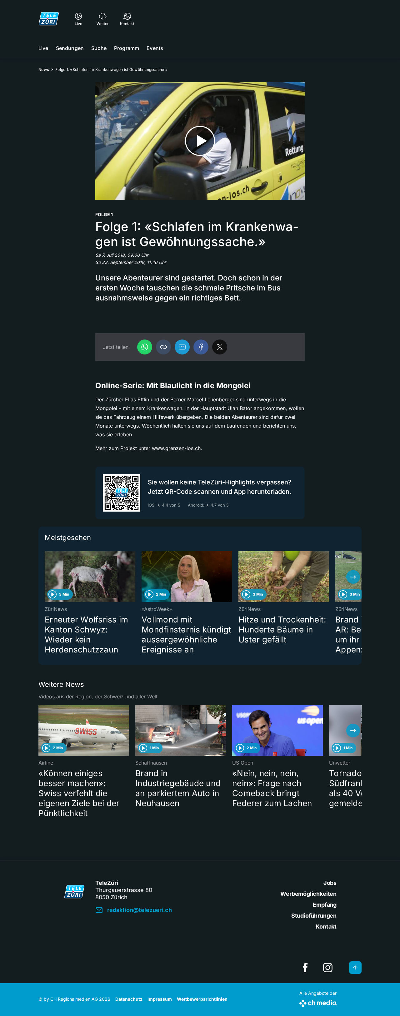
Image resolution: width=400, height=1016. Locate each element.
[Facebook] (200, 346)
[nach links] (47, 577)
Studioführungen (314, 915)
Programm (126, 48)
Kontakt (326, 926)
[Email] (182, 346)
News (43, 69)
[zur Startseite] (49, 18)
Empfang (325, 904)
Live (43, 48)
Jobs (330, 883)
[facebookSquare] (305, 967)
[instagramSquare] (328, 967)
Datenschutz (128, 999)
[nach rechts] (353, 577)
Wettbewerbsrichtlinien (202, 999)
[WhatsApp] (144, 346)
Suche (99, 48)
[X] (219, 346)
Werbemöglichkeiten (308, 893)
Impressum (160, 999)
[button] (163, 346)
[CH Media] (318, 1002)
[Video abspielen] (200, 141)
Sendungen (70, 48)
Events (155, 48)
